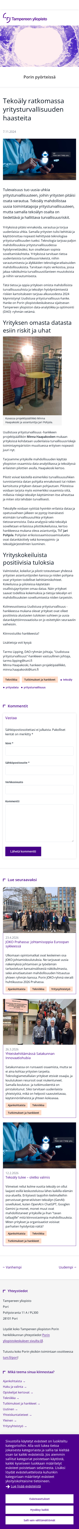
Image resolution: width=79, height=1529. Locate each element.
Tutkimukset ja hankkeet (39, 679)
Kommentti (12, 801)
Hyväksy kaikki (39, 1509)
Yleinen (8, 1420)
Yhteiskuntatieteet (16, 1415)
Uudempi (67, 1267)
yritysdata (12, 687)
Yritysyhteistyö (60, 989)
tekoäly (67, 679)
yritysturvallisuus (35, 687)
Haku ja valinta (13, 1387)
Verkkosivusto (14, 782)
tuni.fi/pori (10, 1357)
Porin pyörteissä (40, 77)
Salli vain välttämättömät (39, 1520)
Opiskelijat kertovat (16, 1392)
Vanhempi (13, 1267)
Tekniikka (11, 679)
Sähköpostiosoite (17, 762)
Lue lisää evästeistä (26, 1486)
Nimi (9, 743)
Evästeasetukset (39, 1499)
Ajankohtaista (16, 989)
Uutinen (9, 1409)
